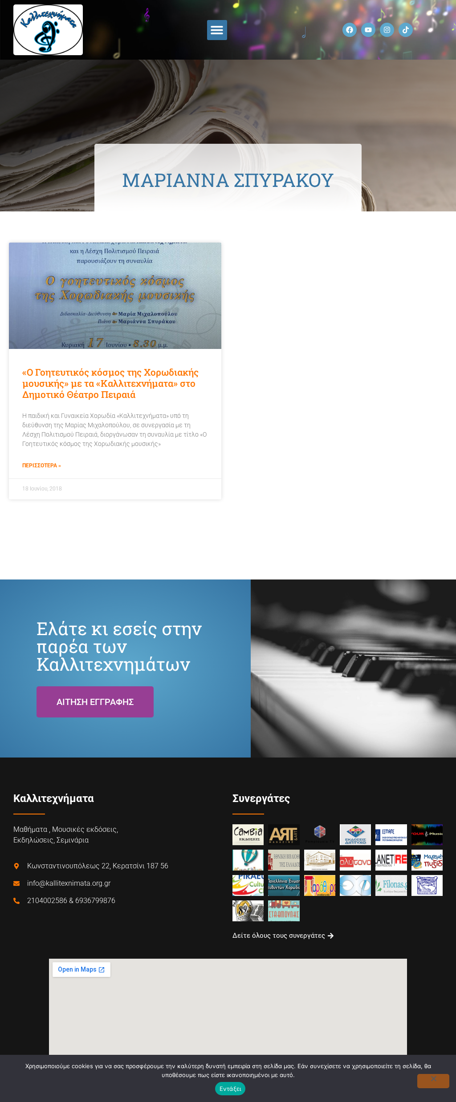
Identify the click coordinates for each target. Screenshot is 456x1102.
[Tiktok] (406, 30)
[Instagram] (387, 30)
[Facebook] (349, 30)
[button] (217, 30)
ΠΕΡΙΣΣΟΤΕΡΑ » (41, 465)
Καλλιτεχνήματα (53, 798)
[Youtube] (368, 30)
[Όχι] (433, 1081)
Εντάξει (230, 1088)
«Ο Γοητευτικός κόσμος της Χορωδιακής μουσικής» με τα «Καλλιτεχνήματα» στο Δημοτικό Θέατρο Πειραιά (110, 383)
